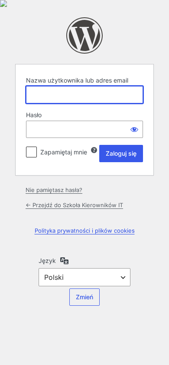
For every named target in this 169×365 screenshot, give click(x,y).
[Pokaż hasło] (134, 129)
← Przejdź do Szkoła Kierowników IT (74, 205)
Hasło (34, 114)
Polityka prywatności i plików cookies (85, 230)
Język (47, 260)
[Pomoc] (94, 150)
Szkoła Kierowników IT (84, 35)
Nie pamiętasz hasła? (54, 189)
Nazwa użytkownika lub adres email (77, 80)
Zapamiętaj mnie (63, 152)
